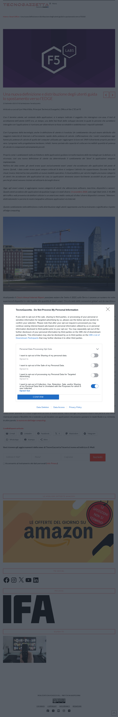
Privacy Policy (75, 407)
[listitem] (59, 349)
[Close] (109, 310)
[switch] (94, 355)
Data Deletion (43, 407)
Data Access (59, 407)
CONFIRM (38, 397)
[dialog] (59, 358)
